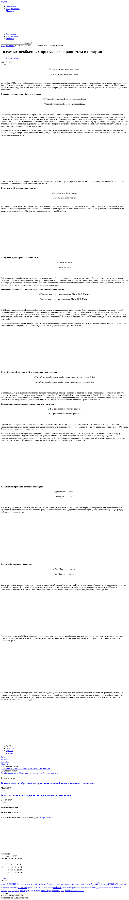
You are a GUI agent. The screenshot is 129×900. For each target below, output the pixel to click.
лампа (40, 888)
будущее (61, 884)
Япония (26, 884)
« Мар (3, 878)
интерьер (113, 883)
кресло (29, 888)
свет (101, 887)
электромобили (78, 891)
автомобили (34, 884)
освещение (89, 888)
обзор (83, 888)
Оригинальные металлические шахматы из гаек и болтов (25, 768)
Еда (18, 884)
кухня (35, 887)
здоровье (105, 884)
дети (88, 884)
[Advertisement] (30, 20)
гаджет (74, 884)
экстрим (9, 753)
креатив (22, 887)
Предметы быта (13, 9)
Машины (10, 11)
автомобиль (46, 884)
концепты (14, 888)
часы (62, 891)
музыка (78, 887)
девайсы (82, 884)
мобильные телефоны (69, 888)
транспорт (46, 890)
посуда (96, 887)
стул (25, 891)
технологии (33, 890)
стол (21, 891)
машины (50, 887)
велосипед (68, 884)
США (21, 884)
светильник (108, 887)
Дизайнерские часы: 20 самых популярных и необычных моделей (29, 773)
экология (69, 890)
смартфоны (11, 891)
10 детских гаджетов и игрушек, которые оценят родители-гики (36, 795)
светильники (117, 888)
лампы (45, 887)
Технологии (11, 6)
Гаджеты (11, 883)
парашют (10, 748)
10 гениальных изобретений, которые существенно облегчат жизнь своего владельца (47, 783)
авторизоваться (46, 817)
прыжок (9, 751)
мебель (57, 887)
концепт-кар (5, 888)
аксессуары (55, 884)
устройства (55, 891)
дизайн (96, 883)
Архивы (4, 895)
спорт (17, 891)
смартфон (4, 891)
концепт (123, 884)
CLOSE (4, 2)
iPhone (3, 884)
